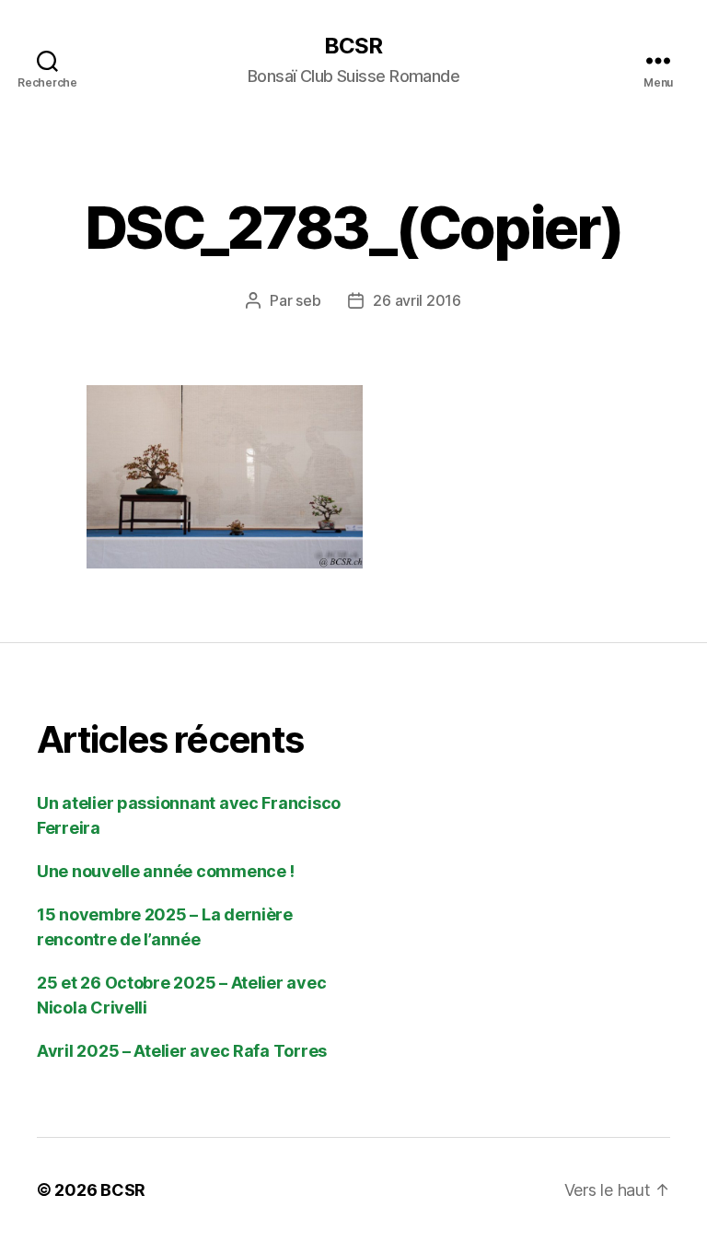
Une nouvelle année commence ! (166, 871)
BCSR (353, 46)
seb (308, 300)
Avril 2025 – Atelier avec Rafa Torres (182, 1050)
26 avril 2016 (417, 300)
